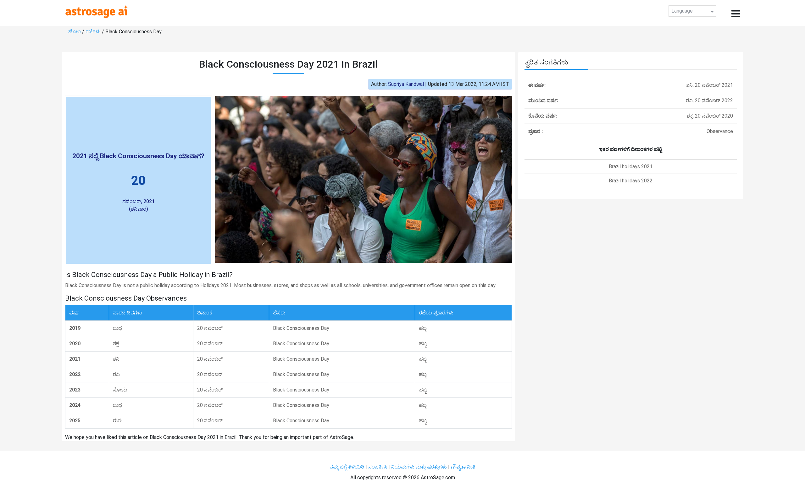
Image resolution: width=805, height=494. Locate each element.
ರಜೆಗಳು (94, 32)
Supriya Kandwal (406, 84)
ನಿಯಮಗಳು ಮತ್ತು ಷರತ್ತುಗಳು (419, 467)
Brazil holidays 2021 (630, 166)
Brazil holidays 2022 (630, 181)
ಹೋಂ (75, 32)
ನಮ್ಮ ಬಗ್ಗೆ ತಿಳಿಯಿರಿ (347, 467)
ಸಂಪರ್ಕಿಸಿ (378, 467)
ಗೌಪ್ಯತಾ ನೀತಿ (463, 467)
